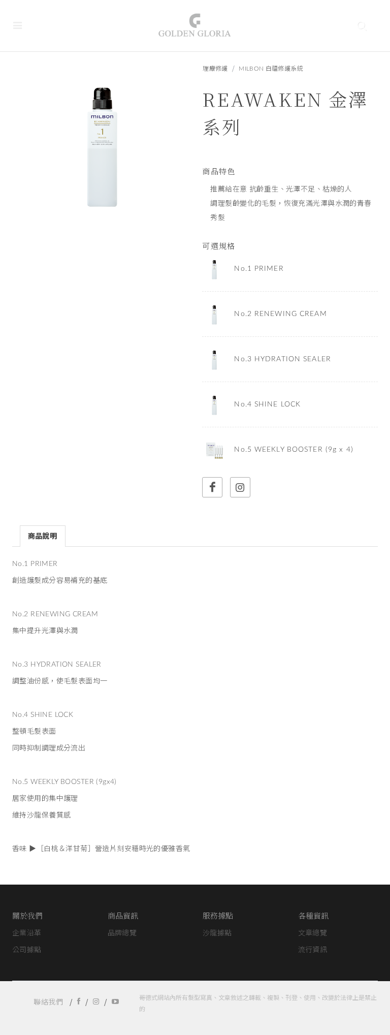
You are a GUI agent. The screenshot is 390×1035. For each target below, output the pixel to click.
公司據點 (27, 950)
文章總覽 (313, 933)
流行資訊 (313, 950)
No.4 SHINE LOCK (267, 404)
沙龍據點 (217, 933)
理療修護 (215, 69)
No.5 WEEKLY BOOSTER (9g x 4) (293, 449)
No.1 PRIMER (258, 268)
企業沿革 (27, 933)
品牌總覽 (122, 933)
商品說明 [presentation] (42, 536)
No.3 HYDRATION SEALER (282, 359)
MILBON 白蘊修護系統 (271, 69)
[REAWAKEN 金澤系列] (100, 142)
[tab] (43, 535)
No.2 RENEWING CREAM (280, 314)
